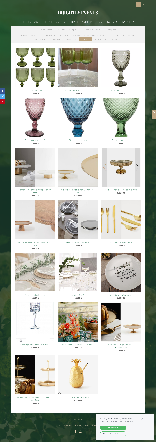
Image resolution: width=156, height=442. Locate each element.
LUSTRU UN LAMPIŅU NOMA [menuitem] (93, 35)
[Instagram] (80, 431)
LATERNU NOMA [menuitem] (70, 39)
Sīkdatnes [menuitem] (78, 419)
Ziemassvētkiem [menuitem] (115, 39)
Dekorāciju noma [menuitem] (110, 30)
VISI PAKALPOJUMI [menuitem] (30, 22)
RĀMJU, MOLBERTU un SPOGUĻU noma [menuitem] (121, 35)
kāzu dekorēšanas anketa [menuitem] (120, 22)
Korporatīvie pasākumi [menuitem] (92, 30)
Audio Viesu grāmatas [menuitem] (72, 35)
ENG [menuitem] (149, 5)
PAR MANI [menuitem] (47, 22)
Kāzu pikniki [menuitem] (60, 30)
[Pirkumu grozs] (154, 117)
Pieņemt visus (113, 428)
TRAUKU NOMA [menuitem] (85, 39)
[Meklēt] (154, 112)
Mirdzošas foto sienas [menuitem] (28, 35)
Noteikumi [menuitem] (87, 22)
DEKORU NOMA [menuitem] (40, 39)
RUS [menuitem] (143, 5)
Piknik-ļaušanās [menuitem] (74, 30)
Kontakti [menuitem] (73, 22)
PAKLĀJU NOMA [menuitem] (55, 39)
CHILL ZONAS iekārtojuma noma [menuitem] (50, 35)
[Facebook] (76, 431)
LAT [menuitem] (138, 5)
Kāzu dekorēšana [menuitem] (45, 30)
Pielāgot (130, 421)
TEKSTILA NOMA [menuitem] (100, 39)
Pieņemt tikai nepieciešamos (113, 434)
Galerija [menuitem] (60, 22)
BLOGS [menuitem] (100, 22)
